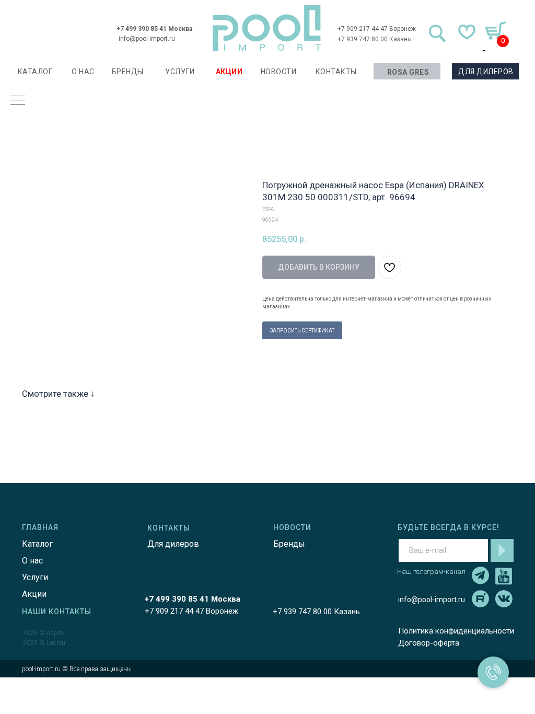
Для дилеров (173, 544)
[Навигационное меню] (17, 101)
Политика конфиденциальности (456, 631)
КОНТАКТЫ (336, 71)
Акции (34, 594)
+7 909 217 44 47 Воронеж (377, 28)
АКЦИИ (229, 71)
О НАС (83, 71)
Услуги (35, 577)
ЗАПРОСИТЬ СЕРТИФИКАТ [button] (302, 330)
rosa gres (408, 72)
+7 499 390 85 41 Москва (154, 28)
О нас (32, 561)
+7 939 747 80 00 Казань (374, 39)
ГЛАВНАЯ (40, 527)
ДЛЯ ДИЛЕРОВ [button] (486, 71)
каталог (35, 71)
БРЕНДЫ (128, 71)
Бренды (289, 544)
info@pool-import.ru (147, 38)
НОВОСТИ (279, 71)
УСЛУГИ (179, 71)
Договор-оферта (428, 643)
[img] (267, 28)
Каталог (37, 544)
